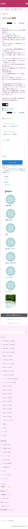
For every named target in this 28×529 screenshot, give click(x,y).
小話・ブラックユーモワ (8, 420)
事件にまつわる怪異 (7, 412)
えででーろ (5, 478)
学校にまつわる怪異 (7, 386)
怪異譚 (3, 4)
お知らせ (5, 435)
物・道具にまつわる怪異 (8, 374)
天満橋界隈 (3, 494)
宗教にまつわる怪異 (7, 405)
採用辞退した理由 (7, 448)
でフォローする (15, 319)
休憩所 (4, 427)
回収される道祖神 (7, 452)
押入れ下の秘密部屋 (7, 463)
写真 (7, 110)
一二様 (2, 505)
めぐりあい (11, 110)
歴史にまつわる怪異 (7, 401)
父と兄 (4, 471)
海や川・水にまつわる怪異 (9, 363)
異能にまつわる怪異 (7, 390)
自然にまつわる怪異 (7, 416)
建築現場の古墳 (6, 467)
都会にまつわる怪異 (7, 393)
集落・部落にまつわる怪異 (9, 344)
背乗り (2, 502)
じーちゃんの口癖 (7, 474)
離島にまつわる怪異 (7, 356)
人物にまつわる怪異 (8, 108)
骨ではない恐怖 (6, 444)
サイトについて (4, 520)
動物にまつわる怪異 (7, 408)
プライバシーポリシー (14, 170)
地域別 (4, 424)
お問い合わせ (11, 520)
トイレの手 (3, 498)
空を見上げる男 (6, 459)
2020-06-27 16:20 (11, 123)
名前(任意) (4, 156)
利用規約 (23, 170)
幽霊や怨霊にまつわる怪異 (9, 348)
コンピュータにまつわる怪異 (9, 382)
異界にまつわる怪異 (7, 367)
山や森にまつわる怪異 (8, 359)
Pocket (14, 23)
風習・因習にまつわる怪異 (9, 340)
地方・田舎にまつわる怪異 (9, 352)
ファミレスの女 (6, 455)
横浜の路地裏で (4, 509)
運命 (4, 110)
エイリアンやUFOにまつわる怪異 (10, 378)
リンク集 (5, 431)
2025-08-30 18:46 (11, 131)
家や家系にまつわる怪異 (8, 371)
